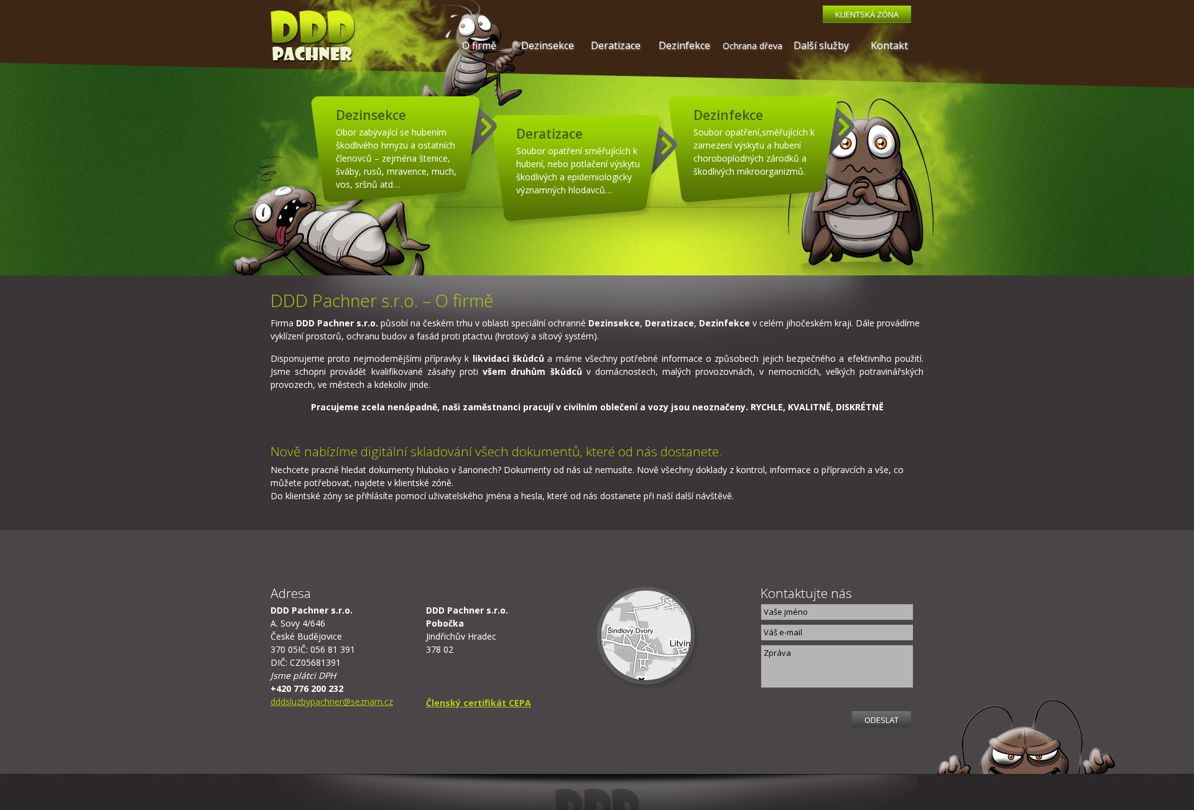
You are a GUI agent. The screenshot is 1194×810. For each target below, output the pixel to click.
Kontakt (889, 45)
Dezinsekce (547, 45)
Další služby (821, 45)
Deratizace (616, 45)
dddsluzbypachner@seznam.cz (332, 701)
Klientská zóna (867, 14)
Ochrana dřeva (752, 46)
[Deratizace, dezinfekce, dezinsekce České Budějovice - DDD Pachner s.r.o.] (313, 38)
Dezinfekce (684, 45)
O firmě (479, 45)
